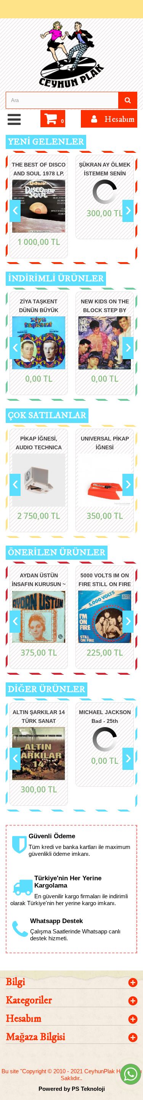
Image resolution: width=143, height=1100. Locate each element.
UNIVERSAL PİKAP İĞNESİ (105, 443)
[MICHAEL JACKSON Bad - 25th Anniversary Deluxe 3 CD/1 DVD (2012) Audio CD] (104, 739)
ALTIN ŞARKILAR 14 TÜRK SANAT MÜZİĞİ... (39, 716)
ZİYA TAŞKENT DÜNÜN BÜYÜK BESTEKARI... (38, 305)
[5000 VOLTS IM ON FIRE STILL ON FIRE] (104, 616)
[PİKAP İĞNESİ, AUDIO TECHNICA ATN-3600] (38, 480)
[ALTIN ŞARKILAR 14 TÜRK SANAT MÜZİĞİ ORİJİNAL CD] (38, 753)
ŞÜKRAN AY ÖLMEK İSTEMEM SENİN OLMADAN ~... (104, 169)
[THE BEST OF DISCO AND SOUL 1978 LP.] (38, 206)
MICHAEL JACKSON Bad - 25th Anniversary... (105, 716)
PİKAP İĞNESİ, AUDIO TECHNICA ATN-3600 (39, 443)
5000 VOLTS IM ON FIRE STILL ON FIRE (105, 579)
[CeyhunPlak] (71, 54)
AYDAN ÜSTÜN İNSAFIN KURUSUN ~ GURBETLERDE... (39, 579)
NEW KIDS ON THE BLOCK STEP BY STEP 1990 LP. (105, 305)
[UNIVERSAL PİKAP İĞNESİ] (104, 480)
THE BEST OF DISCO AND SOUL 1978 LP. (39, 169)
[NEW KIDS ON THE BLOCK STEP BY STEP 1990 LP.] (104, 342)
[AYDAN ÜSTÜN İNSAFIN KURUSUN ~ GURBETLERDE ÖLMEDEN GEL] (38, 616)
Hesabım (24, 1019)
